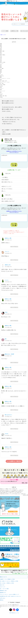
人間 (1, 47)
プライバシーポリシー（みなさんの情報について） (9, 594)
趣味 (1, 77)
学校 (1, 49)
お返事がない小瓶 (14, 30)
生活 (1, 53)
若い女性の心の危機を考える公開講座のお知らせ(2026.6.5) (11, 491)
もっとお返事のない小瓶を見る (14, 461)
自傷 (1, 69)
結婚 (1, 44)
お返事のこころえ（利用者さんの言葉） (7, 579)
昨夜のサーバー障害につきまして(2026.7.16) (8, 488)
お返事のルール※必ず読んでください (14, 151)
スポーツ (1, 88)
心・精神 (1, 68)
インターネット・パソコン (5, 78)
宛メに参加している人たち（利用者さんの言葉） (9, 581)
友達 (1, 48)
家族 (1, 46)
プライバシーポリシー (14, 152)
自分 (1, 64)
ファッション (2, 90)
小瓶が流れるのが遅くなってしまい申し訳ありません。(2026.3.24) (12, 493)
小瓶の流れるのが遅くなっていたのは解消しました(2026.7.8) (11, 490)
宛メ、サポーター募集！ (4, 588)
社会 (1, 59)
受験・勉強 (2, 51)
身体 (1, 72)
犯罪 (1, 89)
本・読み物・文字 (3, 80)
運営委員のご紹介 (3, 590)
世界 (1, 61)
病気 (1, 70)
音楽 (1, 79)
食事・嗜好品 (2, 54)
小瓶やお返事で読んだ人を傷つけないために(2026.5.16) (10, 492)
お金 (1, 58)
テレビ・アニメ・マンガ (4, 82)
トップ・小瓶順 (5, 30)
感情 (1, 67)
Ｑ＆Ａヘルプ (2, 586)
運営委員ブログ (3, 592)
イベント (1, 63)
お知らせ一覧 (25, 494)
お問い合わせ (2, 598)
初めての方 (2, 584)
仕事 (1, 57)
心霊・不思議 (2, 84)
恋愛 (1, 43)
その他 (1, 85)
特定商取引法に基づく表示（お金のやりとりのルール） (10, 596)
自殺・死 (1, 75)
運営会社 (1, 600)
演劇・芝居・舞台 (3, 95)
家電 (1, 87)
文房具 (1, 97)
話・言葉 (1, 83)
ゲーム (1, 93)
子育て (1, 94)
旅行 (1, 92)
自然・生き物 (2, 62)
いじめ (1, 74)
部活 (1, 52)
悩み (1, 65)
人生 (1, 56)
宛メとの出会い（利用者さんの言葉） (7, 583)
